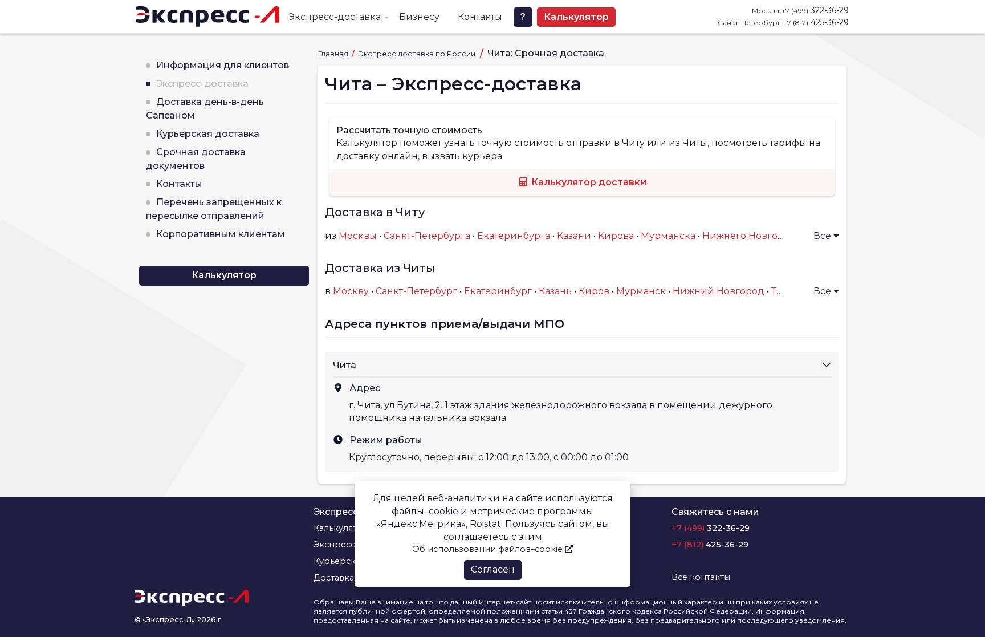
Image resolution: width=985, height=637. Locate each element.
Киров (594, 291)
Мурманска (668, 235)
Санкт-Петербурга (427, 235)
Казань (555, 291)
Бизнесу (419, 16)
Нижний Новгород (718, 291)
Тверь (785, 291)
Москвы (358, 235)
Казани (574, 235)
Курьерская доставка (207, 133)
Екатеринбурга (513, 235)
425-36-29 (816, 22)
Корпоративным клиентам (220, 234)
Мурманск (641, 291)
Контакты (480, 16)
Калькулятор (576, 16)
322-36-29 (815, 10)
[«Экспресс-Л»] (207, 16)
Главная (334, 54)
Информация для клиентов (222, 65)
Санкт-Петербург (416, 291)
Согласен (493, 569)
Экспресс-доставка (334, 16)
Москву (351, 291)
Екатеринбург (498, 291)
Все (823, 235)
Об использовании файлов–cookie (488, 549)
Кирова (616, 235)
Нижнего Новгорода (751, 235)
